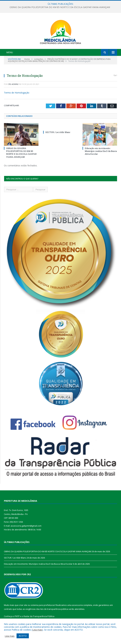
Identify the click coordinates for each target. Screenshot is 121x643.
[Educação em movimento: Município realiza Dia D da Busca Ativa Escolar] (100, 134)
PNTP (17, 616)
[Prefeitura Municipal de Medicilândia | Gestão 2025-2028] (60, 31)
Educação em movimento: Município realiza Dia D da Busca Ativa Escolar (101, 151)
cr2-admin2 (13, 84)
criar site (23, 605)
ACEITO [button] (23, 635)
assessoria (77, 605)
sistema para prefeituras (43, 605)
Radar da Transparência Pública (39, 616)
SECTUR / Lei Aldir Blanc (59, 7)
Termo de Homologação (16, 92)
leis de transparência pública (54, 609)
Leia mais (37, 629)
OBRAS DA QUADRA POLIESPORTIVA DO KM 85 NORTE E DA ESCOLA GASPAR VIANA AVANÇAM (21, 152)
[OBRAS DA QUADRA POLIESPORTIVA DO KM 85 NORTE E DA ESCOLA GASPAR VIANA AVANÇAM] (21, 134)
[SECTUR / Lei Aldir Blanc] (60, 126)
